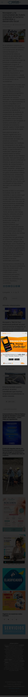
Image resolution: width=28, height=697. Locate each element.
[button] (25, 333)
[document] (14, 348)
